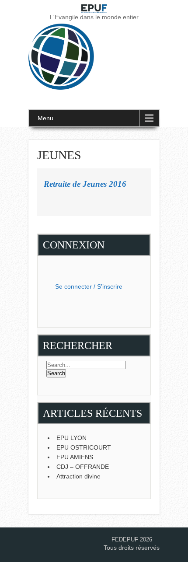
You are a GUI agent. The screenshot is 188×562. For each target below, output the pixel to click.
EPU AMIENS (74, 457)
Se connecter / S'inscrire (88, 286)
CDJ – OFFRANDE (82, 466)
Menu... (48, 118)
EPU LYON (71, 437)
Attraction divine (78, 476)
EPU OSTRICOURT (83, 447)
